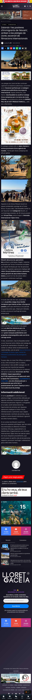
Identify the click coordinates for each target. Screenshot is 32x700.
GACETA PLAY (26, 685)
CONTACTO (5, 685)
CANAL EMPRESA (18, 685)
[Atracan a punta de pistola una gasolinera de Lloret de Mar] (5, 555)
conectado (19, 481)
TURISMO (18, 687)
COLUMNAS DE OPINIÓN (8, 690)
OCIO (16, 690)
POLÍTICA (13, 687)
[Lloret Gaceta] (16, 6)
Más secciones (25, 690)
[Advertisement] (16, 647)
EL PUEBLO (8, 21)
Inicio (3, 21)
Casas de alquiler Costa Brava (16, 673)
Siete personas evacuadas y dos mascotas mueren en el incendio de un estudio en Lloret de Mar (20, 562)
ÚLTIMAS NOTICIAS (12, 24)
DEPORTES (23, 687)
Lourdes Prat (7, 43)
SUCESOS (8, 687)
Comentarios (22, 540)
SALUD (19, 690)
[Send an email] (10, 43)
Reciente (8, 540)
